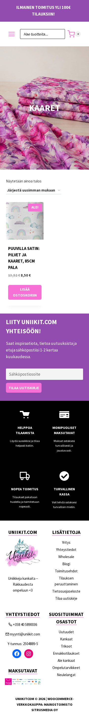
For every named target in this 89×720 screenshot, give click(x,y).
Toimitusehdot (66, 571)
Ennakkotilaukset (66, 653)
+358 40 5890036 (25, 624)
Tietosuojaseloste (66, 591)
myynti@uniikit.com (25, 634)
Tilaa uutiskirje (66, 598)
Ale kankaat (66, 660)
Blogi (66, 564)
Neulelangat (66, 674)
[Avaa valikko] (12, 34)
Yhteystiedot (66, 549)
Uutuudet (66, 632)
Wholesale (66, 556)
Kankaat (66, 639)
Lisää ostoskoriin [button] (25, 292)
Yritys (66, 542)
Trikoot (66, 646)
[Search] (59, 34)
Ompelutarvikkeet (66, 667)
